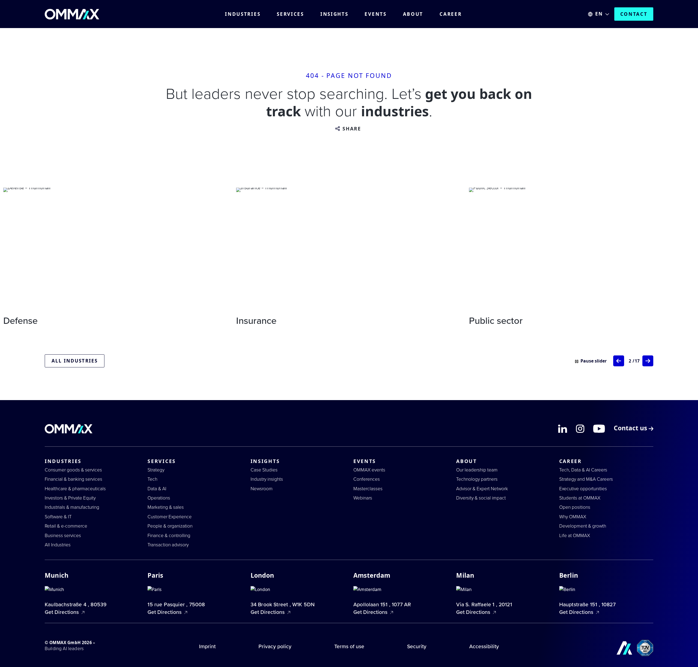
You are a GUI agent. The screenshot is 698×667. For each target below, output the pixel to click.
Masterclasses (368, 489)
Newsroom (262, 489)
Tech (152, 479)
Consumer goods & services (73, 470)
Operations (159, 498)
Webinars (362, 498)
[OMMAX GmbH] (72, 14)
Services (290, 14)
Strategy (156, 470)
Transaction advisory (168, 545)
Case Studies (264, 470)
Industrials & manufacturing (72, 507)
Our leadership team (477, 470)
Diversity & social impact (481, 498)
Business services (63, 535)
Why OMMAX (572, 517)
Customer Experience (170, 517)
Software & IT (58, 517)
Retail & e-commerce (66, 526)
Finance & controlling (169, 535)
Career (451, 14)
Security (416, 646)
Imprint (207, 646)
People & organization (170, 526)
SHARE (351, 129)
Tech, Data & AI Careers (583, 470)
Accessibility (484, 646)
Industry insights (267, 479)
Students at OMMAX (579, 498)
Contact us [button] (631, 428)
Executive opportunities (583, 489)
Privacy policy (274, 646)
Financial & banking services (73, 479)
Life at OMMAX (574, 535)
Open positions (574, 507)
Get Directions (62, 612)
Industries (242, 14)
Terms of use (349, 646)
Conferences (366, 479)
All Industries (58, 545)
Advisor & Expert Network (482, 489)
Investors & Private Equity (70, 498)
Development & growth (582, 526)
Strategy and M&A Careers (586, 479)
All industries (75, 361)
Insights (334, 14)
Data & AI (157, 489)
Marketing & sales (166, 507)
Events (375, 14)
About (413, 14)
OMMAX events (369, 470)
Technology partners (477, 479)
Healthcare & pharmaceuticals (75, 489)
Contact (634, 14)
